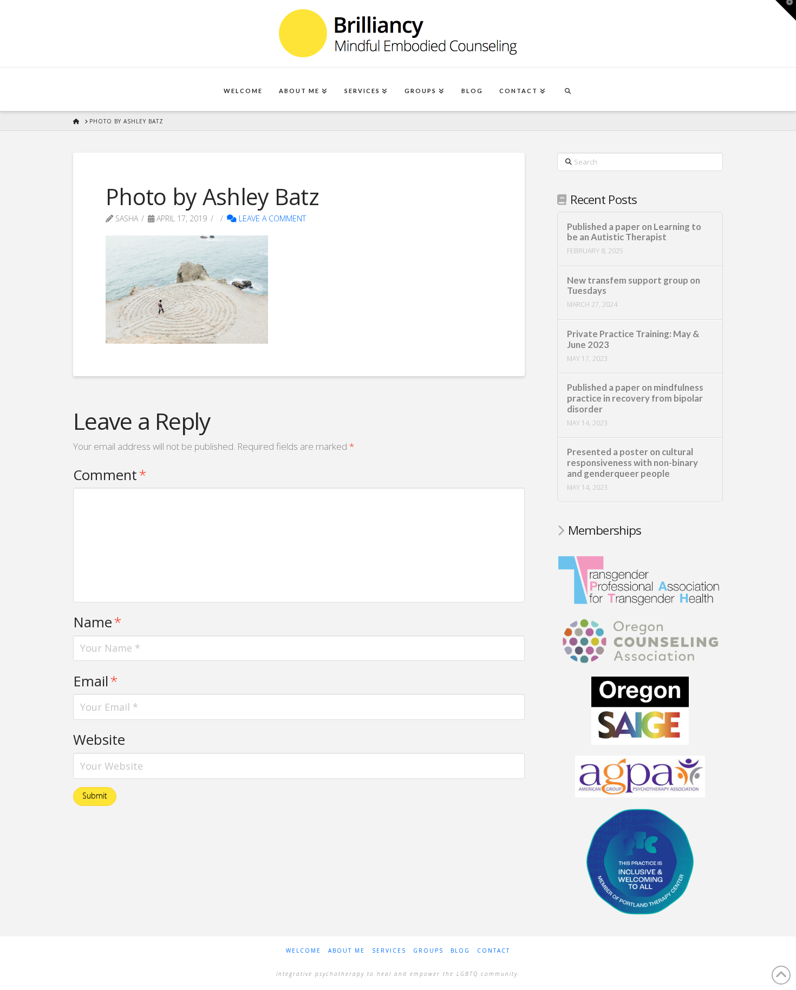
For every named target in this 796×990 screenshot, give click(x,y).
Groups (428, 950)
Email (95, 681)
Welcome (303, 950)
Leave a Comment (271, 218)
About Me (346, 950)
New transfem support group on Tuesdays (633, 286)
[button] (785, 10)
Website (99, 739)
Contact (493, 950)
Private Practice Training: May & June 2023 (633, 339)
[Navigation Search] (567, 89)
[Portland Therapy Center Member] (640, 860)
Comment (110, 475)
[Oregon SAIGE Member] (640, 709)
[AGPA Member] (640, 775)
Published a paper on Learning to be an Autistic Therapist (634, 232)
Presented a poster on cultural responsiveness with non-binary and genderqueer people (632, 463)
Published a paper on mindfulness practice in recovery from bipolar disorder (635, 399)
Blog (460, 950)
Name (97, 622)
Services (389, 950)
